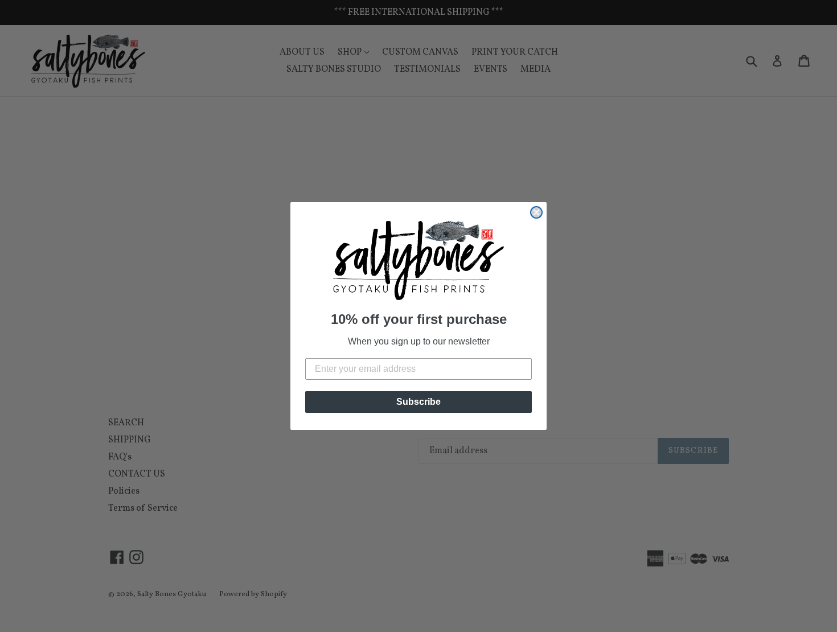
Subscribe (418, 402)
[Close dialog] (536, 212)
